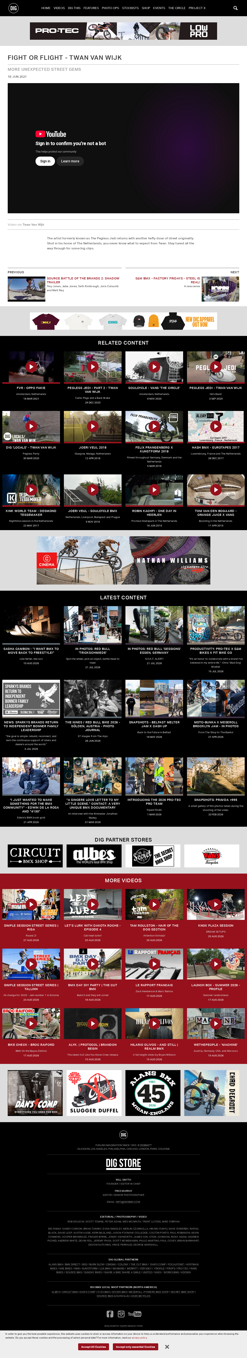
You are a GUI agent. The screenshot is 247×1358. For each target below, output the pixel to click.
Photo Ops (110, 8)
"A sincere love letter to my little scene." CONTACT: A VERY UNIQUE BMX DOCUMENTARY (92, 803)
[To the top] (123, 1135)
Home (46, 8)
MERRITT (132, 1268)
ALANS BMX (55, 1264)
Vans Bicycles (140, 1296)
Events (159, 8)
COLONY (123, 1264)
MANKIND (118, 1268)
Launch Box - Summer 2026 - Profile (215, 987)
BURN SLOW (96, 1264)
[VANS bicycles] (211, 855)
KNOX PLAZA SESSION (215, 925)
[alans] (152, 1093)
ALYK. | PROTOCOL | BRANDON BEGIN (93, 1046)
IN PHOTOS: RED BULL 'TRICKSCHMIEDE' (92, 651)
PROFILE (159, 1268)
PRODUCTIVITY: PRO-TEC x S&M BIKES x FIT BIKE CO (215, 651)
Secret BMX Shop (182, 1292)
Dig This (74, 8)
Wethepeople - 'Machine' (216, 1045)
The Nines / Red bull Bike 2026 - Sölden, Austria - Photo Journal (92, 726)
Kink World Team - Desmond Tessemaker (31, 513)
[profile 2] (211, 1093)
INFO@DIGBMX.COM (128, 1201)
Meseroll (135, 1292)
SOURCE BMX (74, 1272)
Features (91, 8)
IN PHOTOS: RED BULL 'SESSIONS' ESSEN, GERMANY (154, 651)
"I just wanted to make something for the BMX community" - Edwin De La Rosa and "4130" (31, 805)
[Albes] (94, 855)
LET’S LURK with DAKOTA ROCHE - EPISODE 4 (93, 927)
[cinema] (123, 560)
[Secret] (152, 855)
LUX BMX (105, 1268)
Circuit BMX (70, 1292)
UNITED (147, 1272)
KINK (77, 1268)
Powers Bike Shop (156, 1292)
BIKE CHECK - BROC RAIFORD (31, 1045)
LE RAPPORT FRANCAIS (154, 985)
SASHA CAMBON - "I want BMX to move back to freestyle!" (31, 651)
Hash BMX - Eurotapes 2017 (216, 447)
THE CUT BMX (139, 1264)
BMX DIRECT (72, 1264)
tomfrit (123, 1326)
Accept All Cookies (93, 1346)
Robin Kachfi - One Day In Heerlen (154, 513)
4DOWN (186, 1272)
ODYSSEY (146, 1268)
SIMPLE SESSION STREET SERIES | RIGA (31, 927)
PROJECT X (197, 8)
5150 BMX (103, 1292)
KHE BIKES (65, 1268)
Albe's (56, 1292)
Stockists (130, 8)
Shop (146, 8)
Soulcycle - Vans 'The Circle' (154, 388)
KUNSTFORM (90, 1268)
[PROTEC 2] (123, 31)
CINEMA (111, 1264)
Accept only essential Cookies (135, 1346)
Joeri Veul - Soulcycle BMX (92, 511)
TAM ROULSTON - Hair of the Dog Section (154, 927)
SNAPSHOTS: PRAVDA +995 (215, 800)
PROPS (171, 1268)
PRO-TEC (182, 1268)
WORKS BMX (171, 1272)
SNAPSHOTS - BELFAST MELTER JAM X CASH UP (154, 724)
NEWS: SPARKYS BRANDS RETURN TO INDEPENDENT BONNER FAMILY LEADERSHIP (31, 726)
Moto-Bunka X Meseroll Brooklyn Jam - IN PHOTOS (216, 724)
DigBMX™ (146, 1145)
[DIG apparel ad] (123, 321)
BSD (84, 1264)
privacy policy (139, 1337)
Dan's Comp (87, 1292)
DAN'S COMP (158, 1264)
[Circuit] (35, 855)
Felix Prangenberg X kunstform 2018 (154, 449)
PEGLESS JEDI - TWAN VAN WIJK (215, 388)
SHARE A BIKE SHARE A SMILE (122, 1272)
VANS (157, 1272)
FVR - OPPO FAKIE (31, 388)
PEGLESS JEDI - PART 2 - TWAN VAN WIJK (93, 390)
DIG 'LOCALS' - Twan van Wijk (31, 447)
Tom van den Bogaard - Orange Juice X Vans (216, 513)
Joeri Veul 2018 (93, 447)
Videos (59, 8)
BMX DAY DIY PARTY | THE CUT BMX (92, 987)
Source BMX (105, 1296)
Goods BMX (119, 1292)
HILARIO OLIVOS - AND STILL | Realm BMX (154, 1046)
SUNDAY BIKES (93, 1272)
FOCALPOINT (176, 1264)
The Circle (177, 8)
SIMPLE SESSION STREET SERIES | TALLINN (31, 987)
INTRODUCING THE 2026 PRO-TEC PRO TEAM (154, 802)
